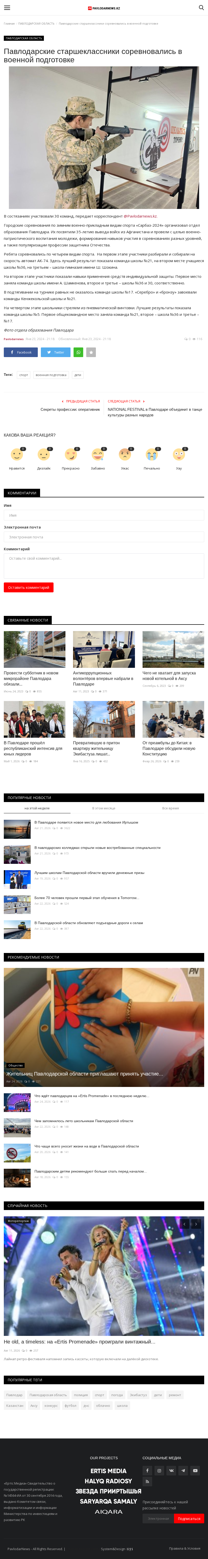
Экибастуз (138, 1395)
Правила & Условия (184, 1548)
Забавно (98, 468)
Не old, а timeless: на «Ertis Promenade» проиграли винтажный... (79, 1341)
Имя (7, 505)
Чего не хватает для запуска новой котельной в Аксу (169, 676)
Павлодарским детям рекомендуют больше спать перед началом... (90, 1171)
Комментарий (17, 549)
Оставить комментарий (28, 587)
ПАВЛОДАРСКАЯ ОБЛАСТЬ (36, 23)
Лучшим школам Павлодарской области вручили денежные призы (89, 873)
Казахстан (14, 1405)
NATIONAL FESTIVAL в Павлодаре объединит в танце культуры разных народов (155, 412)
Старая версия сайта (83, 1549)
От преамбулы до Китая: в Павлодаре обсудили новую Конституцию (169, 748)
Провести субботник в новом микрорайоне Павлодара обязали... (31, 678)
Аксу (34, 1405)
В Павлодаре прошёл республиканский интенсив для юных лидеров (33, 748)
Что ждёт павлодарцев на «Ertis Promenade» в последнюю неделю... (91, 1096)
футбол (70, 1405)
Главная (9, 23)
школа (122, 1405)
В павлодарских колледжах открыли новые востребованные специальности (97, 848)
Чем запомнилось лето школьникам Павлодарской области (83, 1121)
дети (77, 375)
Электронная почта (22, 527)
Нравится (17, 468)
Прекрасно (71, 468)
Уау (179, 468)
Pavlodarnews (14, 339)
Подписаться (189, 1518)
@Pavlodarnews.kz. (141, 216)
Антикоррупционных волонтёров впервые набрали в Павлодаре (103, 678)
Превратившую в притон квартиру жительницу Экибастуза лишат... (96, 748)
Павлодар (14, 1395)
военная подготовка (51, 375)
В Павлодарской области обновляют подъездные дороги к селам (88, 923)
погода (117, 1395)
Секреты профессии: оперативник (70, 409)
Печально (152, 468)
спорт (23, 375)
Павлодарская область (48, 1395)
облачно (103, 1405)
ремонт (175, 1395)
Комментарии (22, 493)
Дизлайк (44, 468)
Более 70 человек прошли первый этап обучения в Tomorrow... (86, 898)
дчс (86, 1405)
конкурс (51, 1405)
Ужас (125, 468)
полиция (81, 1395)
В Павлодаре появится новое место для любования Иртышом (86, 822)
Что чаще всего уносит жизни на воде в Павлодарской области (86, 1146)
